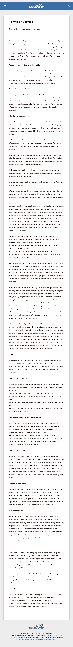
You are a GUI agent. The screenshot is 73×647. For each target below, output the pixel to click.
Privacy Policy (20, 639)
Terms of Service (29, 639)
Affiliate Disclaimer (46, 639)
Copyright (37, 639)
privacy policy (32, 318)
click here (12, 372)
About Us (54, 639)
